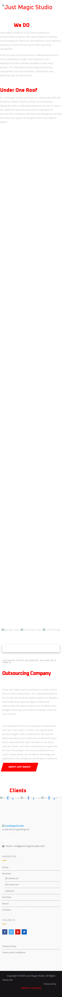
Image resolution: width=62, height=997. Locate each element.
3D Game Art (12, 878)
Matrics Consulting (31, 988)
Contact (6, 909)
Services (6, 873)
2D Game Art (12, 884)
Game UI (9, 891)
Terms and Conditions (14, 952)
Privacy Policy (9, 946)
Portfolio (6, 897)
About (5, 903)
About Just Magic (19, 766)
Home (5, 867)
